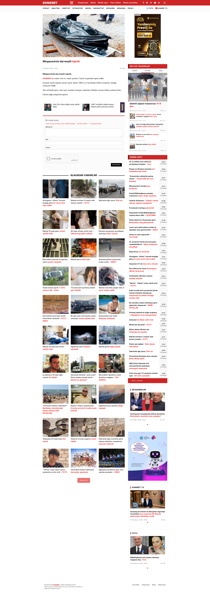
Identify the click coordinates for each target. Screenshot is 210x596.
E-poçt (48, 147)
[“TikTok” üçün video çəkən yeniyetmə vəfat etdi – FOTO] (56, 458)
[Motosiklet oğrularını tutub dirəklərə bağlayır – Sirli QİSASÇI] (112, 363)
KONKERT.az (48, 79)
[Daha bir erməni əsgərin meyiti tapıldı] (84, 427)
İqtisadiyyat (77, 8)
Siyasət (46, 8)
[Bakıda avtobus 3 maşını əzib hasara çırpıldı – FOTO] (84, 188)
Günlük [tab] (134, 70)
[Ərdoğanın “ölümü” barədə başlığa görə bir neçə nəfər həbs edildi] (56, 188)
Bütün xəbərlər (137, 381)
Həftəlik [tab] (147, 70)
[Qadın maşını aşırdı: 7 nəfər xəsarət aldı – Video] (56, 276)
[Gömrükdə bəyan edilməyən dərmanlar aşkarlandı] (84, 458)
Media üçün (103, 3)
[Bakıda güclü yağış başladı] (112, 335)
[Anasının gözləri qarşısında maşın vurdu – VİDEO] (112, 247)
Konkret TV (162, 8)
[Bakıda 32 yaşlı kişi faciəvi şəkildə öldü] (56, 335)
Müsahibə (110, 8)
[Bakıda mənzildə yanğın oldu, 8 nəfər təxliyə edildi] (112, 276)
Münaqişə (121, 8)
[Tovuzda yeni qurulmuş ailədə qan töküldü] (84, 276)
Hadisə (88, 8)
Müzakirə (49, 127)
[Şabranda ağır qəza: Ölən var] (112, 188)
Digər (130, 8)
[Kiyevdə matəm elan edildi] (132, 146)
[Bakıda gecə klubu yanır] (84, 247)
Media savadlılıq (130, 3)
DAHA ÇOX (84, 480)
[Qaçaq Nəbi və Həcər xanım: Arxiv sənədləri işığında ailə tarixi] (132, 116)
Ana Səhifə (135, 585)
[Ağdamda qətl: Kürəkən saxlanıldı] (84, 335)
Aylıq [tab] (160, 70)
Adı (47, 139)
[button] (162, 401)
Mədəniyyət (98, 8)
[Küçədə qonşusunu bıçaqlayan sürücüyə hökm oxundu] (112, 219)
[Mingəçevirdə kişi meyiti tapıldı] (84, 35)
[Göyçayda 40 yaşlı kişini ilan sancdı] (56, 427)
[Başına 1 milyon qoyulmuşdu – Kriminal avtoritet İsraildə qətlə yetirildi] (84, 394)
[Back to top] (204, 590)
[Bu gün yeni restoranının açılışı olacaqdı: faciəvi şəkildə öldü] (84, 304)
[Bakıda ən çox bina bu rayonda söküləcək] (132, 136)
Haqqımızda (83, 3)
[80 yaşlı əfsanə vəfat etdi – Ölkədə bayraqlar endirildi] (84, 219)
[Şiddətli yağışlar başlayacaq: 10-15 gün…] (147, 87)
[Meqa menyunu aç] (71, 2)
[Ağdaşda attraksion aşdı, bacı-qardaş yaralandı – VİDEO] (112, 458)
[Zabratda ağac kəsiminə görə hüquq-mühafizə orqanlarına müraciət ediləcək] (112, 427)
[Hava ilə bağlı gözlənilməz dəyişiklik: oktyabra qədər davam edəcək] (132, 126)
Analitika (56, 8)
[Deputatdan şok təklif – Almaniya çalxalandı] (112, 304)
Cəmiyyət (66, 8)
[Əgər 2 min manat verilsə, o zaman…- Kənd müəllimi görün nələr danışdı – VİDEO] (147, 402)
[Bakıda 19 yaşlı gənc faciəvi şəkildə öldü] (56, 219)
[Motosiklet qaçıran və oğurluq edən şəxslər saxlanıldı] (56, 247)
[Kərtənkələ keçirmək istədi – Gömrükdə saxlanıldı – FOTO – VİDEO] (56, 304)
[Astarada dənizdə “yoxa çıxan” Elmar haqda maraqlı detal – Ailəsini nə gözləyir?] (84, 363)
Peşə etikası (115, 3)
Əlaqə (93, 3)
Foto (151, 8)
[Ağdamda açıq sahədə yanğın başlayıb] (112, 394)
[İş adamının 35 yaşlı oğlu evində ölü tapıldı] (56, 363)
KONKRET (56, 585)
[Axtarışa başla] (164, 2)
